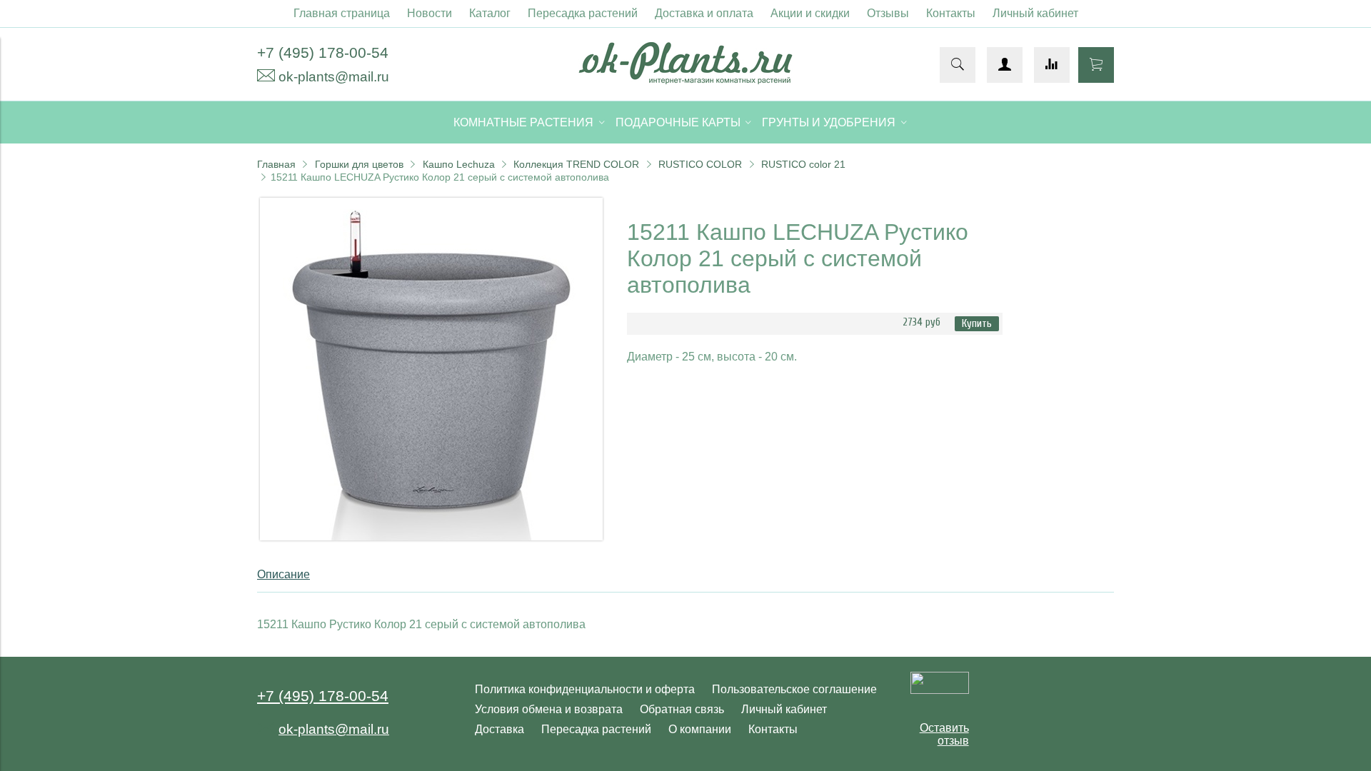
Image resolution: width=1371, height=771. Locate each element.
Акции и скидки (810, 13)
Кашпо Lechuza (459, 164)
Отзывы (888, 13)
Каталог (490, 13)
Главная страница (341, 13)
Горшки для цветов (359, 164)
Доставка (499, 729)
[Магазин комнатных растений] (685, 80)
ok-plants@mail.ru (333, 76)
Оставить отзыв (944, 734)
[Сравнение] (1052, 65)
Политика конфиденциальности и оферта (585, 689)
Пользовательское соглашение (794, 689)
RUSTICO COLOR (700, 164)
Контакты (950, 13)
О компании (699, 729)
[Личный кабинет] (1005, 65)
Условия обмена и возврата (549, 709)
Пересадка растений (583, 13)
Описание (283, 574)
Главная (276, 164)
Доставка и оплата (704, 13)
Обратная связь (682, 709)
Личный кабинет (1035, 13)
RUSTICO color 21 (803, 164)
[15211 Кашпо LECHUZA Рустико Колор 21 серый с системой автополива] (431, 536)
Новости (429, 13)
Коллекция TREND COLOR (576, 164)
